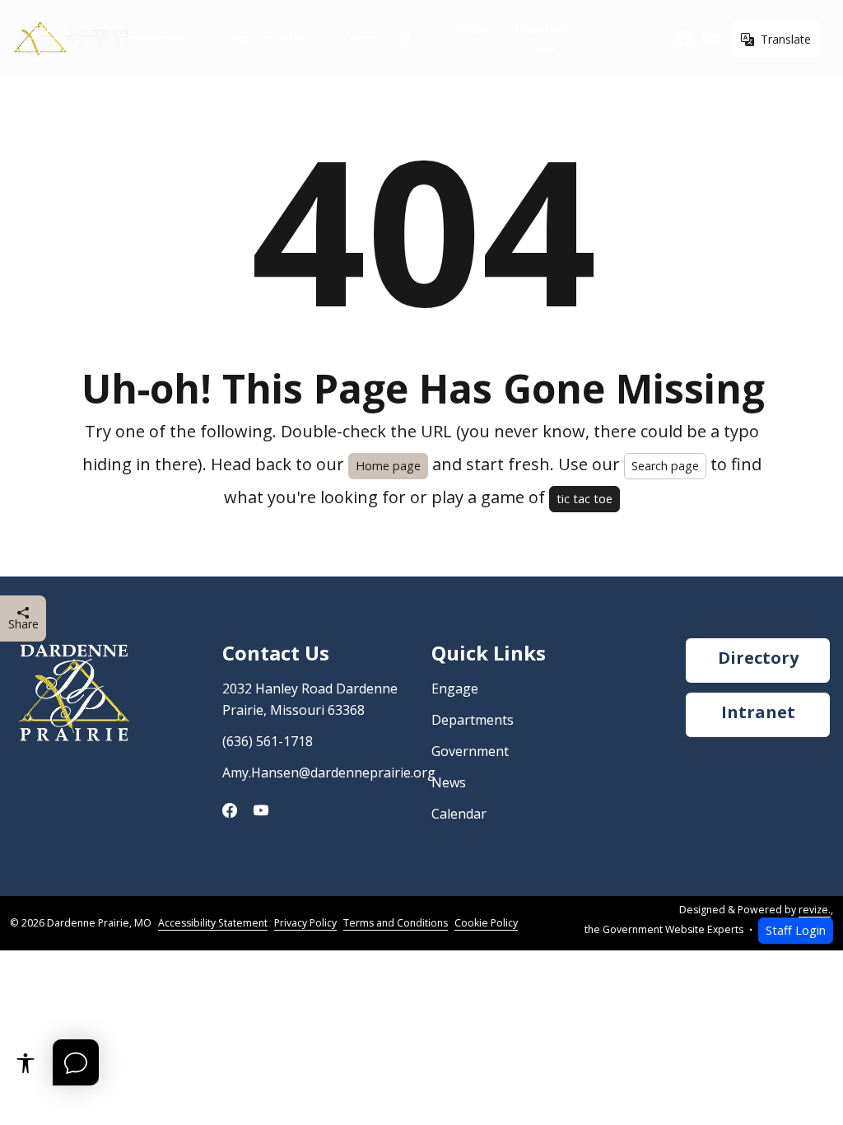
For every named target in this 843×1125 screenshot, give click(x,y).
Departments (266, 38)
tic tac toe (584, 498)
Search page (665, 466)
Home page (388, 466)
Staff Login (796, 930)
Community (376, 38)
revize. (815, 910)
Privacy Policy (305, 923)
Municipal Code (543, 38)
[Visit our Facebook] (684, 39)
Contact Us (472, 38)
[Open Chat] (76, 1062)
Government (153, 38)
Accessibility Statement (213, 923)
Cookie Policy (486, 923)
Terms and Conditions (395, 923)
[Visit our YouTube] (711, 39)
